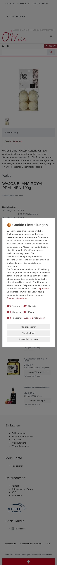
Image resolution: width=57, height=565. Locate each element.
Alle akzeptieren (28, 326)
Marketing (16, 312)
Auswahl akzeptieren (28, 339)
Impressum (43, 288)
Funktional (17, 318)
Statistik (32, 306)
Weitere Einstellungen (34, 318)
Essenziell (16, 306)
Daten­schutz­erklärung (17, 298)
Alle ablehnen (28, 333)
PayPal (31, 312)
